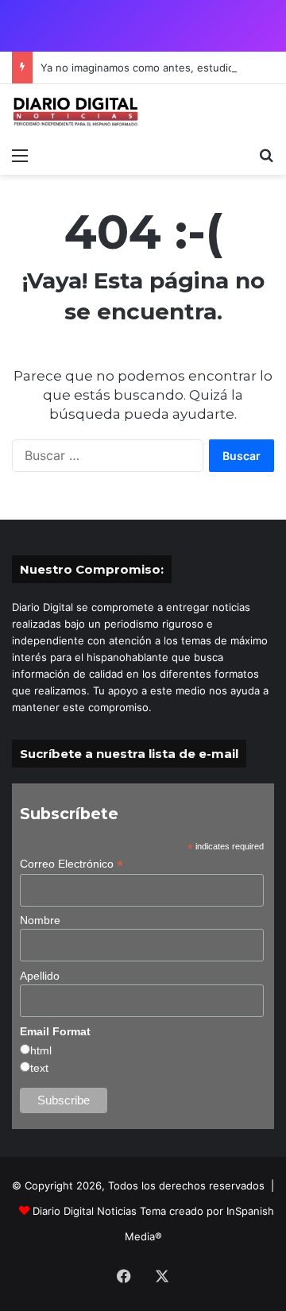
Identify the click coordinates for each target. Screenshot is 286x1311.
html (41, 1050)
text (39, 1068)
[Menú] (20, 155)
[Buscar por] (266, 155)
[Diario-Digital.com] (75, 111)
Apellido (40, 975)
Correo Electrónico (71, 864)
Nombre (40, 920)
